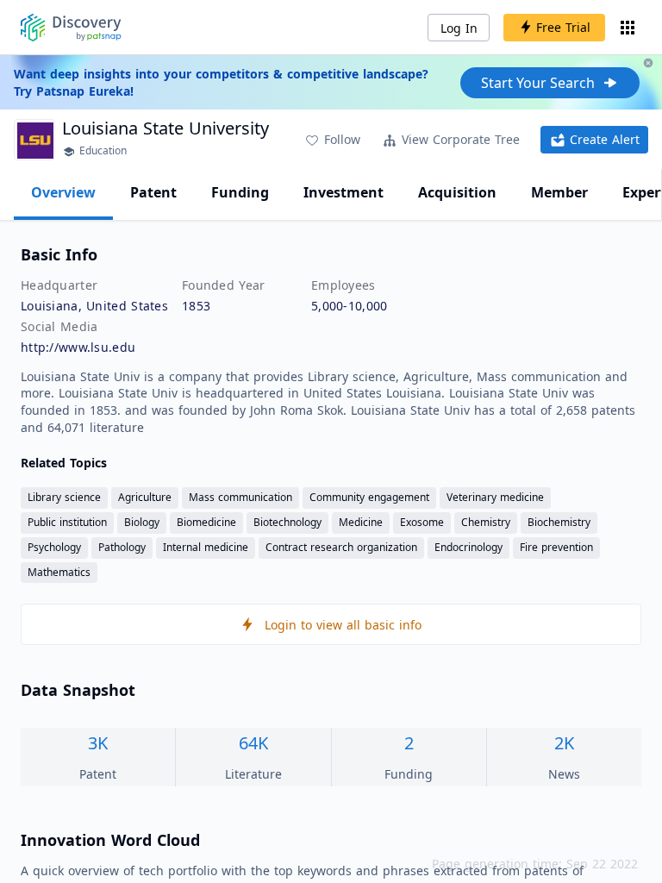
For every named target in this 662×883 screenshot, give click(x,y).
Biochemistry (559, 522)
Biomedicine (206, 522)
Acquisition (457, 192)
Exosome (422, 522)
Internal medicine (205, 547)
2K (564, 743)
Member (559, 192)
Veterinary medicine (495, 497)
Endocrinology (468, 547)
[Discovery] (71, 27)
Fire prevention (556, 547)
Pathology (122, 547)
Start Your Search (538, 82)
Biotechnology (287, 522)
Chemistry (485, 522)
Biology (141, 522)
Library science (64, 497)
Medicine (361, 522)
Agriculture (145, 497)
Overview (63, 192)
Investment (343, 192)
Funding (240, 192)
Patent (153, 192)
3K (98, 743)
